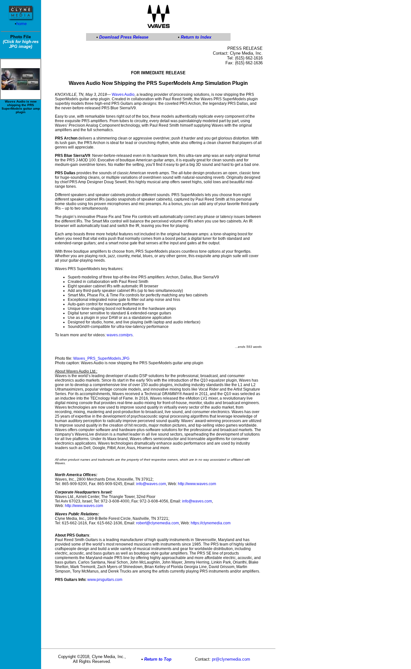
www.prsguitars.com (104, 579)
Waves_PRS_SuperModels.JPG (101, 358)
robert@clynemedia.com (157, 523)
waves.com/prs (120, 335)
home (21, 23)
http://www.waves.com (197, 484)
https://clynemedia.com (211, 523)
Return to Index (196, 37)
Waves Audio (123, 94)
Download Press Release (123, 37)
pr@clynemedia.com (231, 659)
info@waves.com (151, 484)
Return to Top (157, 659)
